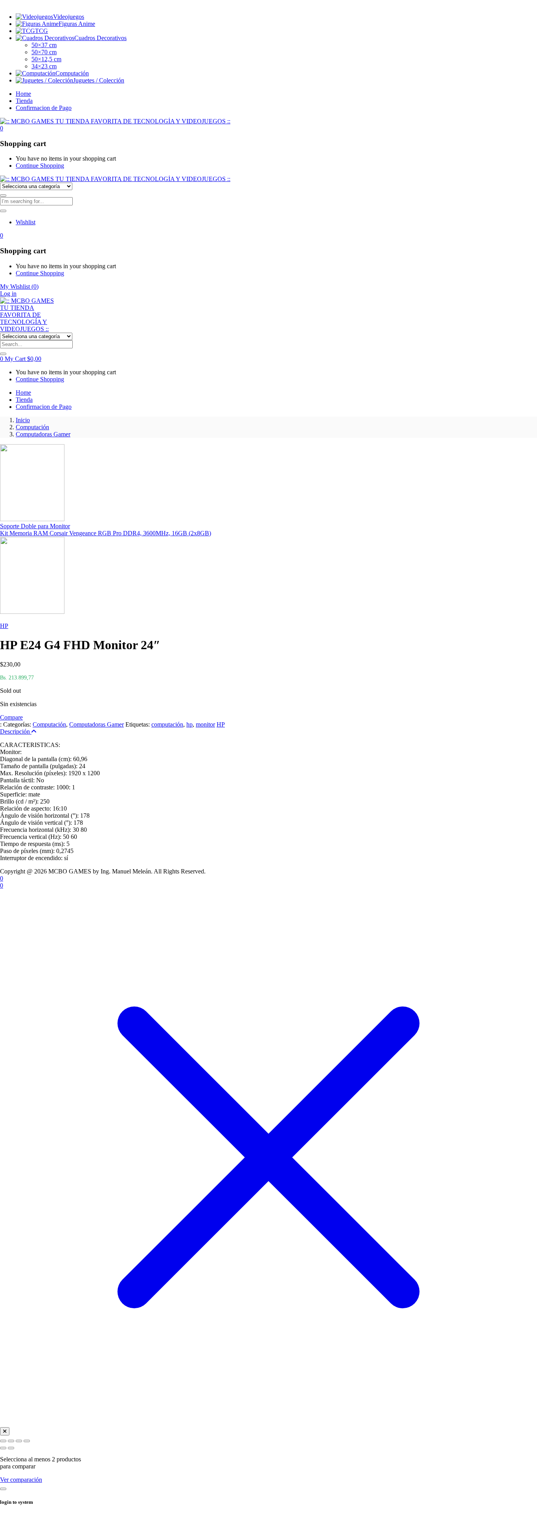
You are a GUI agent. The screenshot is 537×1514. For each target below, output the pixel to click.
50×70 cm (44, 52)
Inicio (23, 420)
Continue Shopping (40, 165)
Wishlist (25, 222)
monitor (205, 724)
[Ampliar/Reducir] (3, 1441)
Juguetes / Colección (98, 80)
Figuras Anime (77, 23)
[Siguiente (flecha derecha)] (11, 1448)
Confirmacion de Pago (44, 107)
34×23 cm (44, 66)
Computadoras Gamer (43, 434)
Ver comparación (21, 1479)
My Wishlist (19, 286)
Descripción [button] (15, 731)
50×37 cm (44, 45)
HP (4, 625)
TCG (41, 30)
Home (23, 93)
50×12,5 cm (46, 59)
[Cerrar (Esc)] (27, 1441)
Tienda (24, 100)
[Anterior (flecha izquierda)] (3, 1448)
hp (189, 724)
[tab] (268, 731)
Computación (72, 73)
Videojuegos (68, 16)
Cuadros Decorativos (100, 38)
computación (167, 724)
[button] (1, 128)
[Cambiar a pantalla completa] (11, 1441)
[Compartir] (19, 1441)
